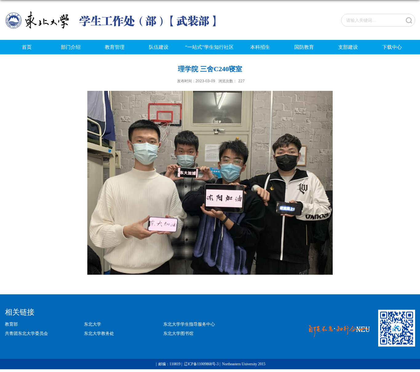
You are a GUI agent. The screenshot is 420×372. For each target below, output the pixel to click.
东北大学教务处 (99, 333)
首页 (27, 47)
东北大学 (92, 324)
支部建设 (348, 47)
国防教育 (304, 47)
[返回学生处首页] (113, 12)
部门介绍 (71, 47)
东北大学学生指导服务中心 (189, 324)
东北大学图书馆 (178, 333)
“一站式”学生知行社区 (209, 47)
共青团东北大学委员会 (26, 333)
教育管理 (115, 47)
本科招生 (260, 47)
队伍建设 (158, 47)
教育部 (11, 324)
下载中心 (392, 47)
